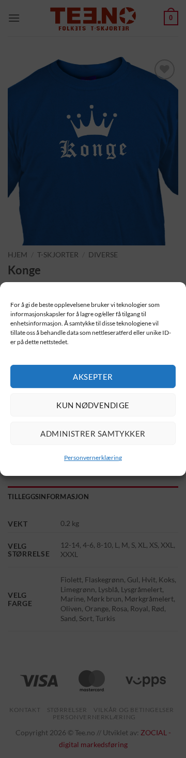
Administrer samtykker (92, 433)
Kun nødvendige (92, 405)
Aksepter (93, 376)
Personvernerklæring (93, 457)
